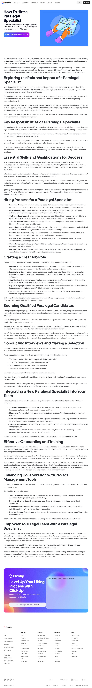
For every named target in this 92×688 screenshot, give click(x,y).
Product (23, 632)
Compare (40, 632)
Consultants (58, 651)
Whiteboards (24, 656)
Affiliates (57, 643)
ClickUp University (77, 648)
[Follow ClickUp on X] (13, 680)
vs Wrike (40, 653)
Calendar (23, 643)
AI (4, 632)
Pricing (50, 2)
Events (57, 646)
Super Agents (8, 638)
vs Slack (40, 648)
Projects (23, 638)
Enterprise (58, 2)
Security (55, 685)
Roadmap (57, 661)
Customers (58, 640)
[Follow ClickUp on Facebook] (8, 680)
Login (79, 2)
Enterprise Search (9, 647)
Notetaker (7, 644)
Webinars (74, 651)
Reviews (57, 653)
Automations (24, 653)
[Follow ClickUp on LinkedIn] (5, 680)
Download (7, 655)
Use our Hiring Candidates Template (28, 604)
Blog (73, 653)
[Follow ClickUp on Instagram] (11, 680)
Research (74, 656)
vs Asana (40, 640)
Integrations (24, 661)
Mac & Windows (8, 660)
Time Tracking (25, 648)
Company (57, 632)
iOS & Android (8, 658)
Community (75, 646)
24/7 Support (75, 635)
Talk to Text (7, 650)
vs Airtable (41, 661)
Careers (57, 638)
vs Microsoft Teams (43, 638)
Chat (22, 635)
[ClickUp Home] (6, 2)
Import (73, 643)
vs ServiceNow (42, 643)
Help (72, 632)
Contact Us (75, 638)
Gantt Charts (24, 651)
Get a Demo (75, 640)
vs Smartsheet (42, 651)
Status (48, 685)
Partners (57, 648)
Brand (56, 659)
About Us (57, 635)
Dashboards (24, 646)
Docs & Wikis (25, 640)
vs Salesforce (42, 656)
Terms (70, 685)
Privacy (63, 685)
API (22, 659)
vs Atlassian (41, 635)
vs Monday (41, 646)
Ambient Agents (8, 641)
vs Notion (40, 659)
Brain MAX (7, 663)
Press (56, 656)
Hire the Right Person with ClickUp (16, 34)
